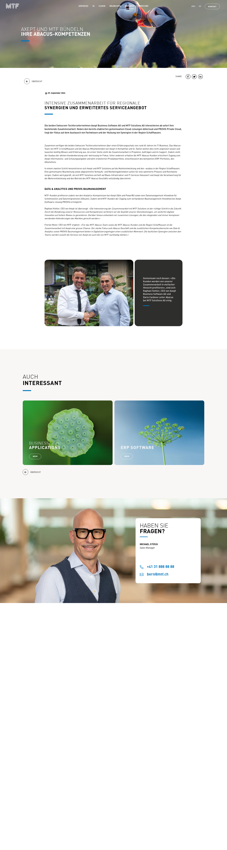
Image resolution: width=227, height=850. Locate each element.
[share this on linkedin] (200, 76)
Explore (129, 6)
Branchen (115, 6)
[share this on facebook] (188, 76)
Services (83, 6)
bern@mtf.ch (157, 574)
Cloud (102, 6)
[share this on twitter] (194, 76)
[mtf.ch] (9, 6)
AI (94, 6)
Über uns (143, 6)
